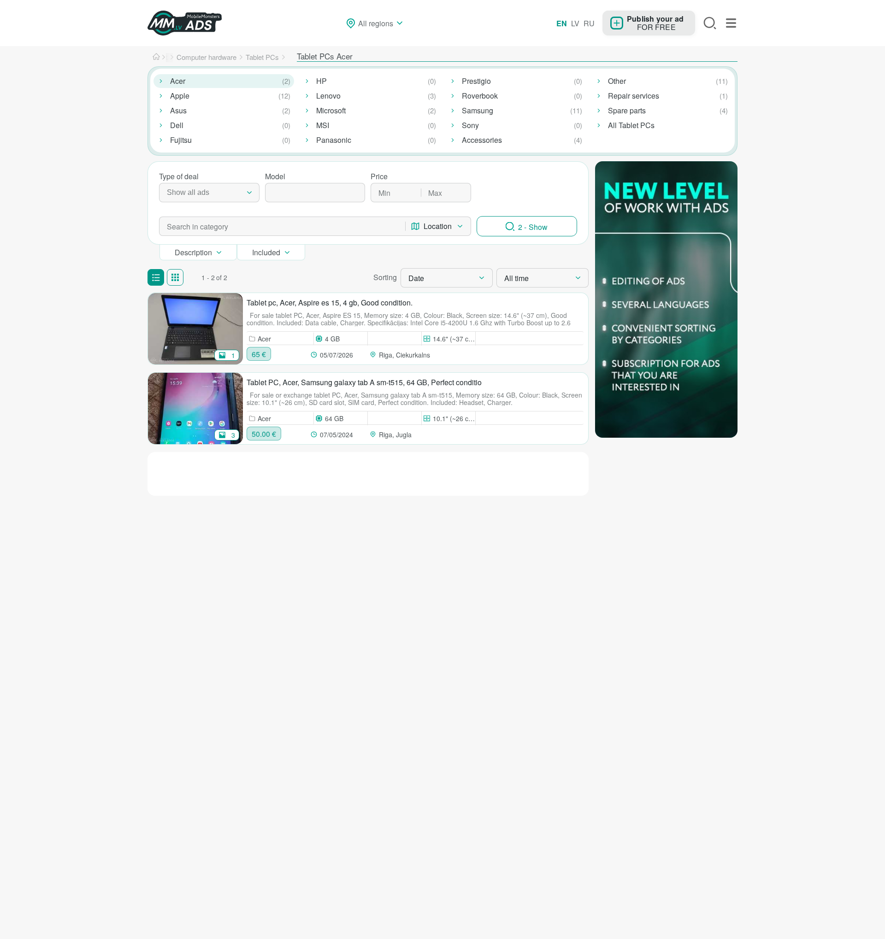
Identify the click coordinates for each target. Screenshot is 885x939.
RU (589, 23)
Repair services (633, 95)
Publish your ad (655, 18)
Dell (176, 125)
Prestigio (476, 81)
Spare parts (627, 110)
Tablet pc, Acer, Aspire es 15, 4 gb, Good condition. (330, 302)
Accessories (482, 140)
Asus (178, 110)
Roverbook (480, 95)
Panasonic (333, 140)
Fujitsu (181, 140)
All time (516, 278)
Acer (177, 81)
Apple (179, 95)
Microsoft (331, 110)
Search (709, 23)
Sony (470, 125)
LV (575, 23)
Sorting (385, 277)
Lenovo (328, 95)
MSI (322, 125)
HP (321, 81)
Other (617, 81)
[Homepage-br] (156, 57)
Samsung (477, 110)
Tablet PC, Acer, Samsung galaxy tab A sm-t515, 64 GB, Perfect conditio (364, 382)
